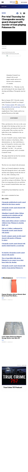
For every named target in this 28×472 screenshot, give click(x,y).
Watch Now (23, 2)
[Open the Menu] (2, 2)
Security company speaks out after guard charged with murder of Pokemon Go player (13, 238)
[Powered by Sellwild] (24, 365)
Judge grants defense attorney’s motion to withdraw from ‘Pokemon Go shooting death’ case (14, 223)
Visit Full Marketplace (21, 277)
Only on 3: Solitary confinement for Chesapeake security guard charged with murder (12, 230)
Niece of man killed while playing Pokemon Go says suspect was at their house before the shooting (13, 260)
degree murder (10, 105)
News (4, 13)
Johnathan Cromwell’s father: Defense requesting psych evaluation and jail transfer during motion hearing (13, 215)
